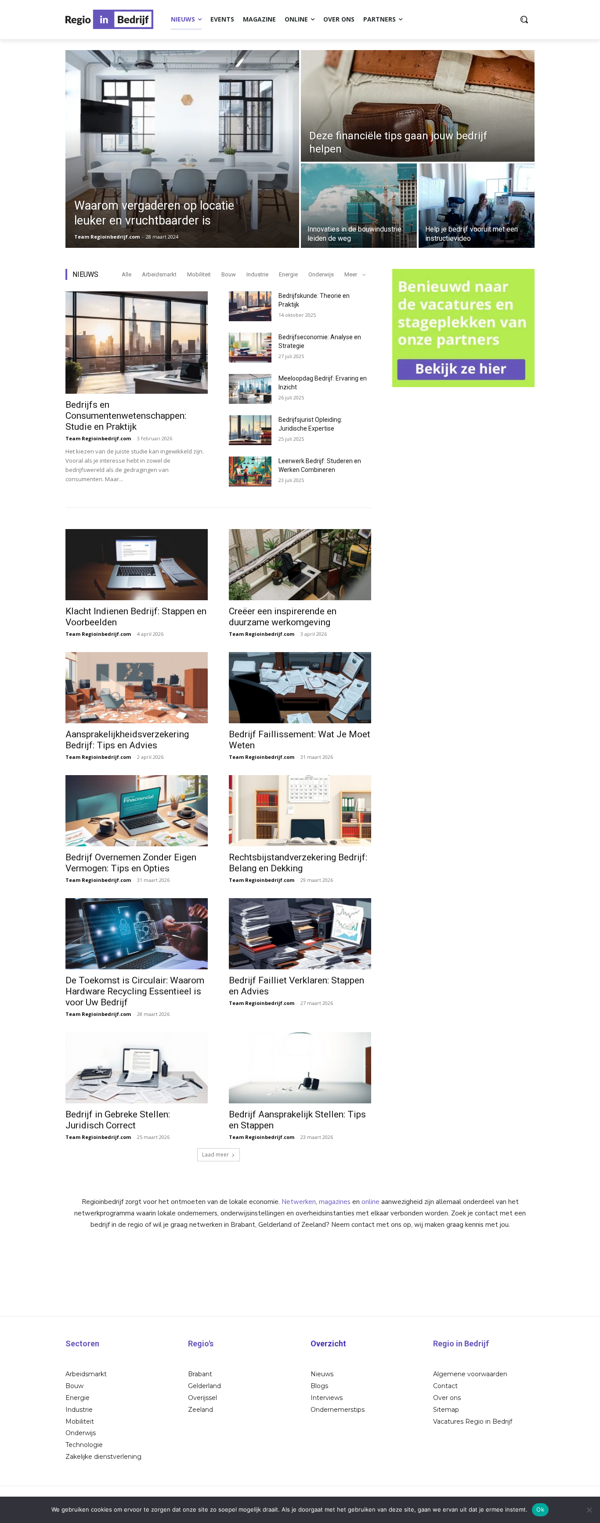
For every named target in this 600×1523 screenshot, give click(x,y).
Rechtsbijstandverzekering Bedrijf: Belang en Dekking (298, 863)
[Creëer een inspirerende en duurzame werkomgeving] (300, 564)
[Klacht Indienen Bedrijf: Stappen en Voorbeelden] (136, 564)
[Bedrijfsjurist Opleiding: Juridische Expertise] (250, 430)
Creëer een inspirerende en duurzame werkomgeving (282, 616)
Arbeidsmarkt (159, 274)
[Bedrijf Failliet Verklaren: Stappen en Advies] (300, 933)
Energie (288, 274)
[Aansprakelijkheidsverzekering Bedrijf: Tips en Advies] (136, 687)
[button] (524, 19)
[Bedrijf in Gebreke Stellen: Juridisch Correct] (136, 1067)
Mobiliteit (199, 274)
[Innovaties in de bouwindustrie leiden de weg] (359, 205)
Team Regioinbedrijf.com (98, 438)
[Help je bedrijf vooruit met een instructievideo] (477, 205)
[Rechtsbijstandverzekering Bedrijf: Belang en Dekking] (300, 810)
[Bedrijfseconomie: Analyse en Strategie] (250, 348)
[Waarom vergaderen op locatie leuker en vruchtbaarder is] (182, 149)
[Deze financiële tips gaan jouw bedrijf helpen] (418, 106)
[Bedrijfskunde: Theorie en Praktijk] (250, 306)
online (370, 1201)
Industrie (257, 274)
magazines (335, 1201)
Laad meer (215, 1154)
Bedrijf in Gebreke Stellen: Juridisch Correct (117, 1120)
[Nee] (589, 1509)
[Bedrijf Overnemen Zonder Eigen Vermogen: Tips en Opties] (136, 810)
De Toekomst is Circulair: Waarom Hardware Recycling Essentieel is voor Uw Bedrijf (134, 991)
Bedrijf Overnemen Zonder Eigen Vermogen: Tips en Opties (130, 863)
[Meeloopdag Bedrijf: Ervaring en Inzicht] (250, 389)
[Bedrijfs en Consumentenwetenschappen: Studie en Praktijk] (136, 342)
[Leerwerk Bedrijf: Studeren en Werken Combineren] (250, 471)
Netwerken (299, 1201)
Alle (126, 274)
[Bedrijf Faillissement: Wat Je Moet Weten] (300, 687)
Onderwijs (321, 274)
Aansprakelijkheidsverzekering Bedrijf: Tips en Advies (127, 740)
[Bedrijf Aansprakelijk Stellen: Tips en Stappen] (300, 1067)
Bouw (228, 274)
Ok (540, 1509)
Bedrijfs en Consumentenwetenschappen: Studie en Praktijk (125, 415)
